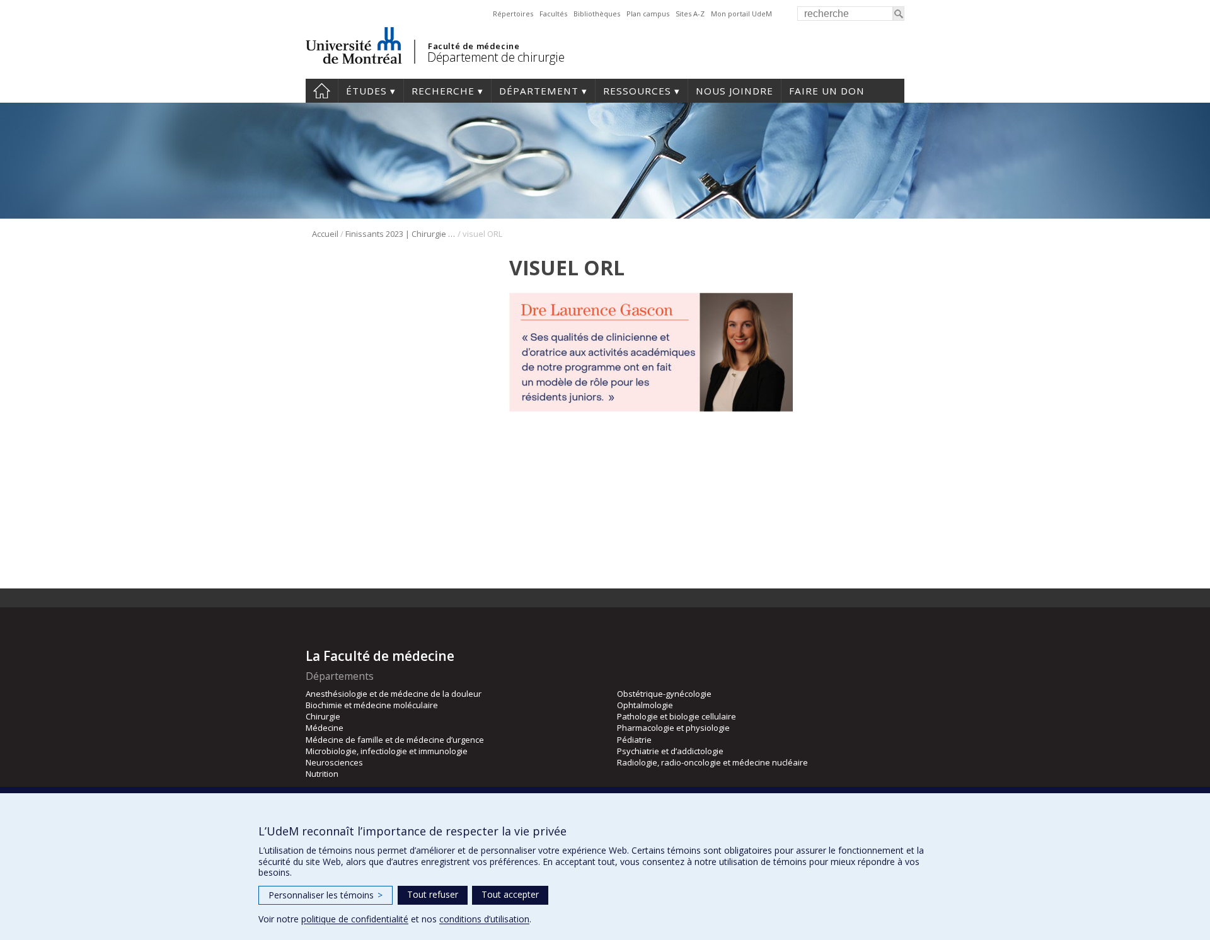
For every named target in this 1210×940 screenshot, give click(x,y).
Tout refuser (432, 894)
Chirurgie (323, 716)
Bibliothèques (596, 13)
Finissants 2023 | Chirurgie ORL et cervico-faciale (400, 233)
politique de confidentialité (354, 919)
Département (539, 90)
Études (366, 90)
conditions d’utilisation (484, 919)
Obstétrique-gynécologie (664, 693)
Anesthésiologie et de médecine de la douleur (393, 693)
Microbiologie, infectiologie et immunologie (387, 751)
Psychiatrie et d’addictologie (670, 751)
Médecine (324, 727)
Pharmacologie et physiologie (673, 727)
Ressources (637, 90)
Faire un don (827, 90)
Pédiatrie (634, 739)
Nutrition (322, 773)
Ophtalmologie (645, 705)
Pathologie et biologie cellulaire (676, 716)
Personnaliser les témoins (325, 895)
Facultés (553, 13)
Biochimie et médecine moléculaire (372, 705)
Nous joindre (734, 90)
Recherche (443, 90)
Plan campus (647, 13)
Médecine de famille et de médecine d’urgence (395, 739)
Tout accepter (510, 894)
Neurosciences (334, 762)
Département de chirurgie (495, 57)
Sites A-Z (690, 13)
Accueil (325, 233)
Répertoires (513, 13)
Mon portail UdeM (741, 13)
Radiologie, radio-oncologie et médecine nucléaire (712, 762)
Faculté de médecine (473, 46)
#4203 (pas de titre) (321, 91)
